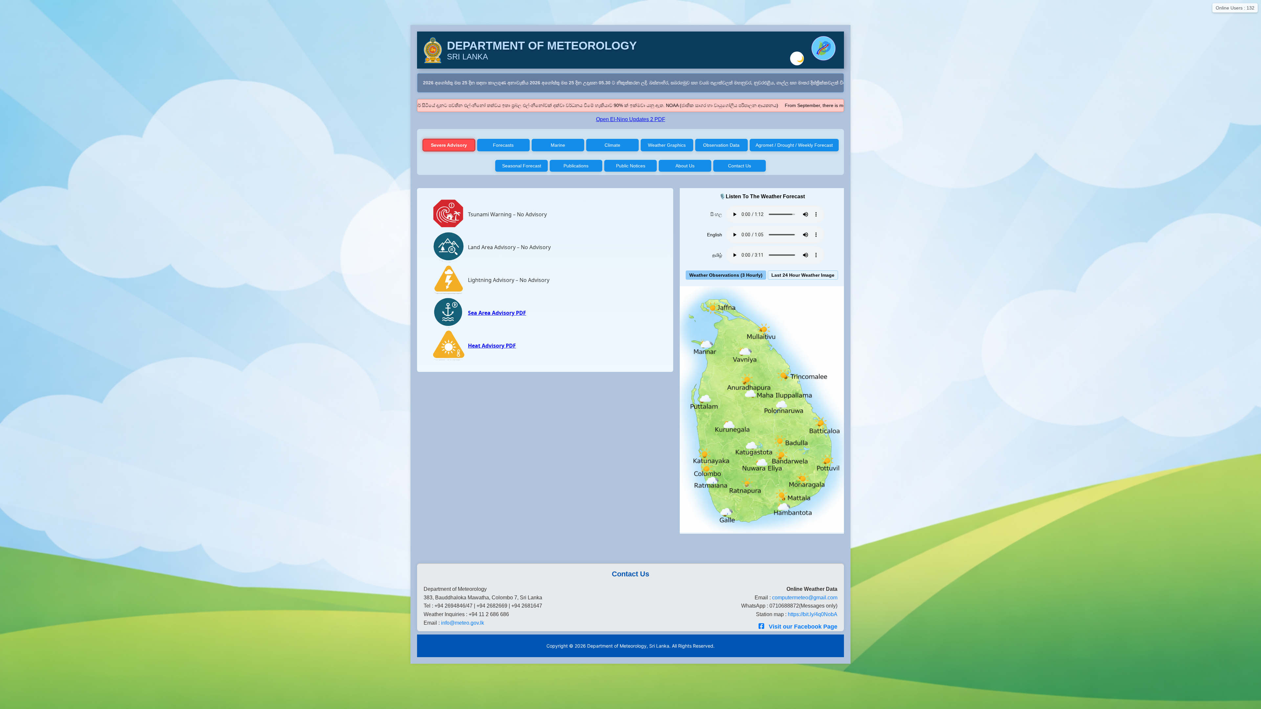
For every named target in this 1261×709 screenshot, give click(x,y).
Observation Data (721, 145)
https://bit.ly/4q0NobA (812, 614)
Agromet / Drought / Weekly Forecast (794, 145)
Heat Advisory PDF (492, 345)
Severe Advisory (449, 145)
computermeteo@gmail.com (804, 597)
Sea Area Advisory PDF (497, 312)
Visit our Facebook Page (802, 626)
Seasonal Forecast (521, 165)
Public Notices (630, 165)
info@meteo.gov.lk (462, 623)
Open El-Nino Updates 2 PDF (630, 119)
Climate (612, 145)
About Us (685, 165)
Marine (558, 145)
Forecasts (503, 145)
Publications (576, 165)
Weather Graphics (667, 145)
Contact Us (739, 165)
